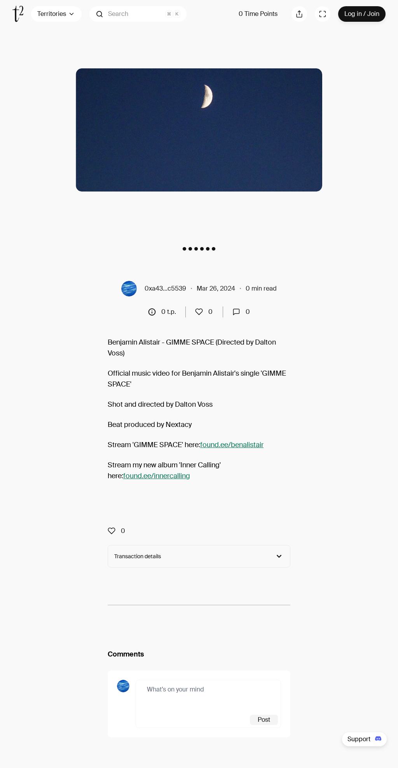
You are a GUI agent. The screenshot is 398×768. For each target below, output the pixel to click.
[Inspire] (201, 312)
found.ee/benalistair (232, 444)
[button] (138, 14)
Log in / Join (361, 14)
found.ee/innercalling (156, 476)
